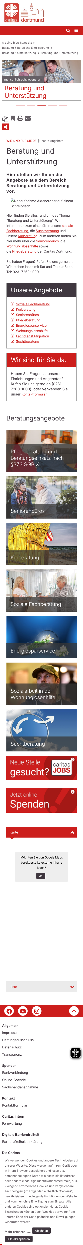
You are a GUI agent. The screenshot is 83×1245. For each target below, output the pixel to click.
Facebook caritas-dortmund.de (9, 1011)
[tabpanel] (41, 82)
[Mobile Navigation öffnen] (76, 31)
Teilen (5, 126)
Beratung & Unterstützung (19, 52)
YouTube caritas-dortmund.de (23, 1011)
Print (20, 118)
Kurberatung (27, 236)
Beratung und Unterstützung (59, 52)
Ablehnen (41, 1230)
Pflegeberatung (24, 251)
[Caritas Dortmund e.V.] (41, 12)
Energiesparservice (31, 325)
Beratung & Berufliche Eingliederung (26, 47)
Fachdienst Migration (32, 336)
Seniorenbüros (47, 241)
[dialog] (42, 1200)
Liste (13, 987)
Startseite (26, 42)
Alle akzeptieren (18, 1239)
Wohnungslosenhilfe (22, 246)
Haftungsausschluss (18, 1040)
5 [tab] (63, 106)
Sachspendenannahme (20, 1087)
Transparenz (12, 1054)
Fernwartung (12, 1123)
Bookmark (13, 118)
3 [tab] (41, 106)
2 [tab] (31, 106)
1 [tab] (20, 106)
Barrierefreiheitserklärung (22, 1141)
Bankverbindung (15, 1072)
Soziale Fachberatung (33, 304)
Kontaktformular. (34, 394)
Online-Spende (14, 1080)
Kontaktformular (14, 1105)
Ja (41, 876)
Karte (14, 832)
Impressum (11, 1032)
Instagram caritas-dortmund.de (37, 1011)
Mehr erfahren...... (18, 1231)
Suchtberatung (47, 231)
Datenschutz (12, 1047)
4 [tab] (52, 106)
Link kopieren (5, 118)
